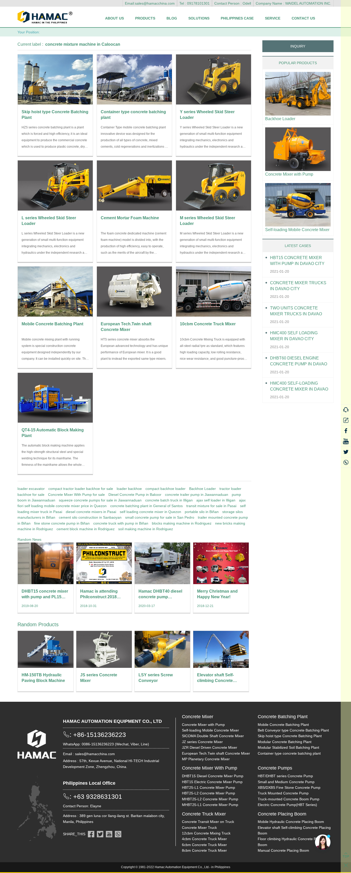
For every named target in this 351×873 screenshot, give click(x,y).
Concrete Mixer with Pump (289, 174)
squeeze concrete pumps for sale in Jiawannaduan (100, 500)
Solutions (198, 18)
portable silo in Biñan (202, 512)
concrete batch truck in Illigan (169, 500)
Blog (172, 18)
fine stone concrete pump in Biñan (62, 523)
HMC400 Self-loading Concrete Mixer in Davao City (299, 386)
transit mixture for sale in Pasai (211, 506)
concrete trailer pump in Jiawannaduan (196, 494)
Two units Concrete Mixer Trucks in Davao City (296, 311)
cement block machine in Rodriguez (86, 529)
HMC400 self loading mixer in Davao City (294, 336)
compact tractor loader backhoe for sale (80, 489)
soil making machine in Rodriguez (145, 529)
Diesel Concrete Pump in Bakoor (134, 494)
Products (145, 18)
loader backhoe (129, 489)
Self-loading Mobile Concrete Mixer (297, 229)
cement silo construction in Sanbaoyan (90, 517)
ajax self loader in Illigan (215, 500)
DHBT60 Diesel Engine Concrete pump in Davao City (298, 361)
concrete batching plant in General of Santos (146, 506)
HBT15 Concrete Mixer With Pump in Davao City (297, 260)
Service (272, 18)
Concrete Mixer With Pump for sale (76, 494)
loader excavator (31, 489)
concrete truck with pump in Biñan (120, 523)
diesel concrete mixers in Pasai (91, 512)
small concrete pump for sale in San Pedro (159, 517)
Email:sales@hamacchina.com (150, 3)
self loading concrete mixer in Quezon (150, 512)
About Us (114, 18)
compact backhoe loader (165, 489)
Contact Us (303, 18)
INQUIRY (297, 46)
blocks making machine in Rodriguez (181, 523)
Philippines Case (237, 18)
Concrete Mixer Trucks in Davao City (298, 286)
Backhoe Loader (202, 489)
